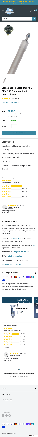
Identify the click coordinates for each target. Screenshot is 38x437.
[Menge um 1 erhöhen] (19, 126)
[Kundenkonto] (31, 11)
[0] (35, 11)
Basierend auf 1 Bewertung (11, 183)
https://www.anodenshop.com (11, 264)
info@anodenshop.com (17, 256)
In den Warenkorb (19, 133)
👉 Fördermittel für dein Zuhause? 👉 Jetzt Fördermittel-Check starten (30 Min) (19, 3)
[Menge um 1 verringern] (9, 126)
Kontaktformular (15, 239)
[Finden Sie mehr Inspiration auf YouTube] (9, 415)
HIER (33, 245)
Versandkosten (20, 114)
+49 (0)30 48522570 (21, 252)
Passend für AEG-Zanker (10, 102)
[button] (6, 98)
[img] (12, 205)
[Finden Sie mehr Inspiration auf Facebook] (3, 415)
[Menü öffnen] (3, 11)
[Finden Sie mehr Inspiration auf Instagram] (6, 415)
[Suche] (34, 19)
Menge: (4, 126)
